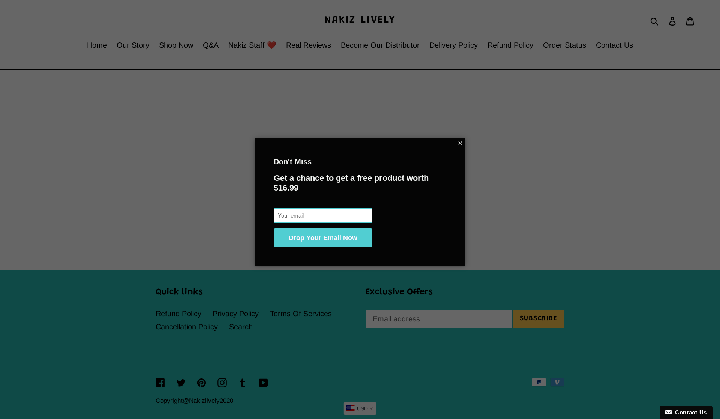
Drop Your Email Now (323, 238)
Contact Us (689, 412)
